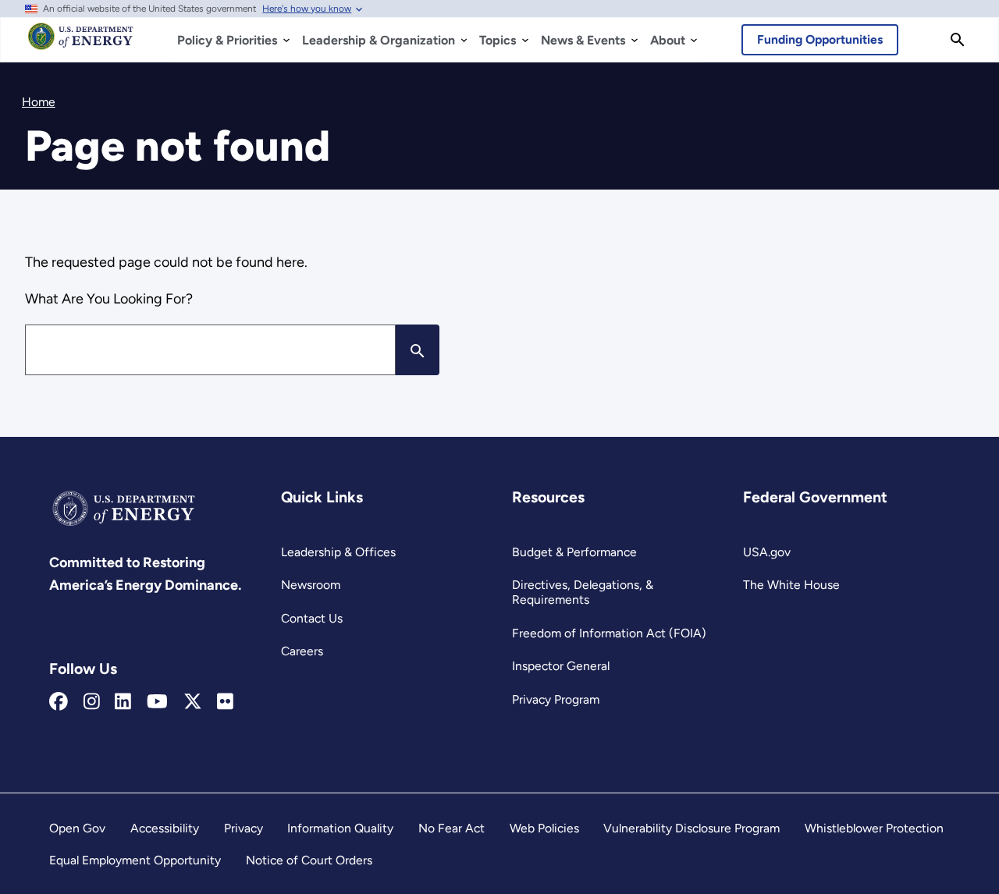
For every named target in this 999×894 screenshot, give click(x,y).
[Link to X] (192, 702)
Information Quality (340, 828)
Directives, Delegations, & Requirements (582, 592)
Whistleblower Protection (874, 828)
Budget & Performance (574, 552)
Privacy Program (555, 699)
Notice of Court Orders (309, 860)
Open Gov (77, 828)
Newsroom (310, 584)
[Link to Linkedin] (123, 702)
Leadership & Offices (338, 552)
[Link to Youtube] (157, 702)
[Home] (81, 44)
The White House (791, 584)
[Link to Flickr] (225, 702)
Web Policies (544, 828)
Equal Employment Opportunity (135, 860)
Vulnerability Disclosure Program (691, 828)
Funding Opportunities (820, 39)
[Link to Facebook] (58, 702)
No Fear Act (451, 828)
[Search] (957, 39)
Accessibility (164, 828)
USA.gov (767, 552)
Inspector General (561, 665)
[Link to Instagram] (92, 702)
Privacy (243, 828)
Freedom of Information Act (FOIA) (609, 633)
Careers (302, 651)
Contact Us (312, 618)
